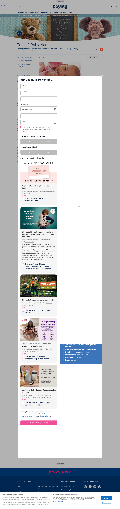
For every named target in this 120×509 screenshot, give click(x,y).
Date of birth (25, 104)
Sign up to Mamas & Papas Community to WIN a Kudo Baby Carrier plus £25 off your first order (38, 266)
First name (24, 85)
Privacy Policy (27, 193)
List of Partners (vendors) (58, 501)
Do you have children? (29, 147)
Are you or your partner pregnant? (33, 136)
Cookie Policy (45, 416)
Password (24, 121)
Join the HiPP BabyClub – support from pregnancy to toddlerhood (37, 357)
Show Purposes (106, 503)
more (25, 131)
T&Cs (51, 191)
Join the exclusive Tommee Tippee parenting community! (38, 404)
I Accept (106, 498)
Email (23, 115)
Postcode (24, 98)
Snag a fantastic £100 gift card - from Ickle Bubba (37, 200)
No (29, 141)
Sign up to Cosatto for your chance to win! (38, 311)
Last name (24, 91)
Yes (48, 141)
